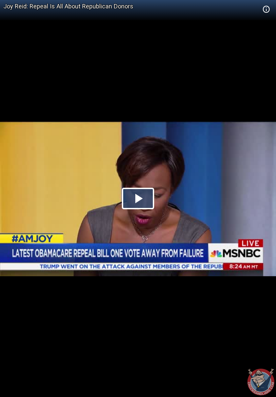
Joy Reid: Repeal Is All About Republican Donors (68, 6)
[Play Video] (138, 198)
